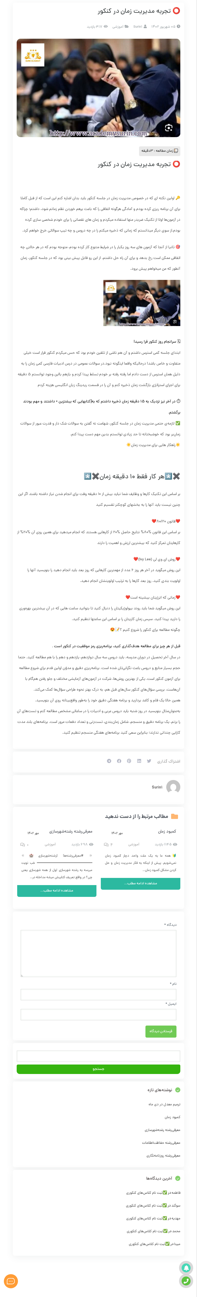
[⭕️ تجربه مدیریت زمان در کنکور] (98, 88)
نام (173, 984)
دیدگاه (170, 925)
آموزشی (117, 27)
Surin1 (157, 788)
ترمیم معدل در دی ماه (164, 1104)
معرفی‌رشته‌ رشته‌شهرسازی (70, 832)
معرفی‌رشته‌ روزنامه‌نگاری (163, 1156)
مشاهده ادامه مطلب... (140, 883)
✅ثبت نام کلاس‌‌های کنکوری (146, 1193)
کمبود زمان (167, 832)
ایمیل (170, 1004)
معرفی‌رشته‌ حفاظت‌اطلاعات (161, 1143)
